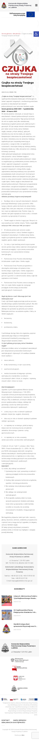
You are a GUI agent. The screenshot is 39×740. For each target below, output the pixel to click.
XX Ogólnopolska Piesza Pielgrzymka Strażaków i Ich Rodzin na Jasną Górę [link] (24, 611)
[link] (36, 34)
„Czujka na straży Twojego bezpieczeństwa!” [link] (17, 96)
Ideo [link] (23, 735)
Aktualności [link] (17, 33)
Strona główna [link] (7, 33)
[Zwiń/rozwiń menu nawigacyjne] (35, 5)
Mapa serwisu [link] (19, 720)
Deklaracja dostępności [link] (13, 722)
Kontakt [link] (6, 720)
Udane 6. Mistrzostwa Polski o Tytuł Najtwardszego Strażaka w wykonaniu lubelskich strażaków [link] (25, 597)
